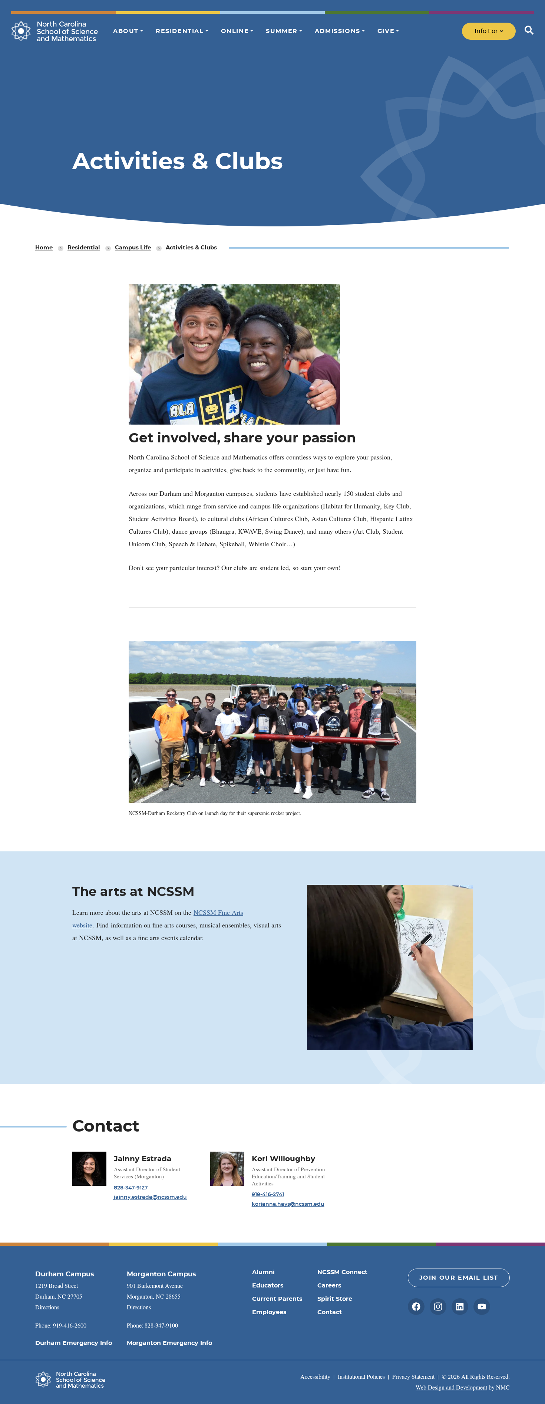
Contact (329, 1312)
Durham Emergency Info (73, 1343)
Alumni (263, 1272)
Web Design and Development (451, 1387)
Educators (268, 1286)
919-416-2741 (268, 1194)
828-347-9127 (131, 1188)
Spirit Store (334, 1299)
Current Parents (277, 1299)
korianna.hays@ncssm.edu (288, 1204)
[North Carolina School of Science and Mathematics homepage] (54, 31)
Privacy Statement (413, 1376)
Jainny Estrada (142, 1159)
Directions (47, 1307)
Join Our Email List (458, 1278)
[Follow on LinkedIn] (460, 1306)
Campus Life (133, 248)
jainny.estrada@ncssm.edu (150, 1197)
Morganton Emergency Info (169, 1343)
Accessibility (315, 1376)
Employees (269, 1312)
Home (44, 248)
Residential (83, 248)
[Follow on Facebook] (416, 1306)
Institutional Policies (361, 1376)
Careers (329, 1286)
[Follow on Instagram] (438, 1306)
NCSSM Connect (342, 1272)
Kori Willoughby (283, 1159)
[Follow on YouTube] (481, 1306)
